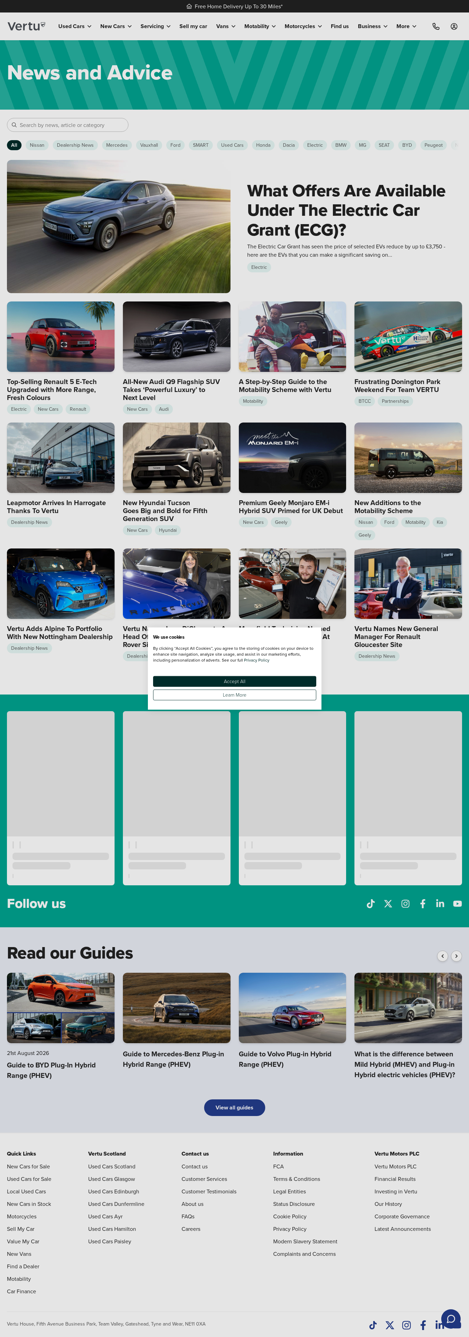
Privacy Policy (256, 660)
